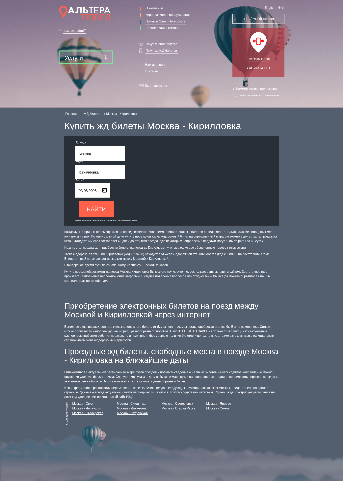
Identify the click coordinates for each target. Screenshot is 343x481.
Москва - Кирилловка (121, 113)
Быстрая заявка (157, 85)
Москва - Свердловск (177, 403)
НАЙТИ (96, 209)
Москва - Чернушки (86, 408)
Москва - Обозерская (87, 413)
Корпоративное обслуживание (168, 14)
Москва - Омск (82, 403)
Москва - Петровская (132, 413)
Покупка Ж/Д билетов (161, 50)
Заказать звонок (258, 58)
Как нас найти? (75, 30)
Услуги (74, 57)
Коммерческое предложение (257, 88)
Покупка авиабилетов (161, 44)
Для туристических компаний (257, 95)
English (270, 7)
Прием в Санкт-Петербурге (165, 21)
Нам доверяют (156, 64)
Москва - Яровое (218, 403)
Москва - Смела (217, 408)
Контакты (152, 71)
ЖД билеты (92, 113)
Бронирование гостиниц (163, 27)
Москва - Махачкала (131, 408)
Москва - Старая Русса (179, 408)
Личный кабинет (262, 18)
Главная (71, 113)
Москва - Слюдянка (131, 403)
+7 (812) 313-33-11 (258, 67)
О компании (154, 8)
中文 (281, 7)
